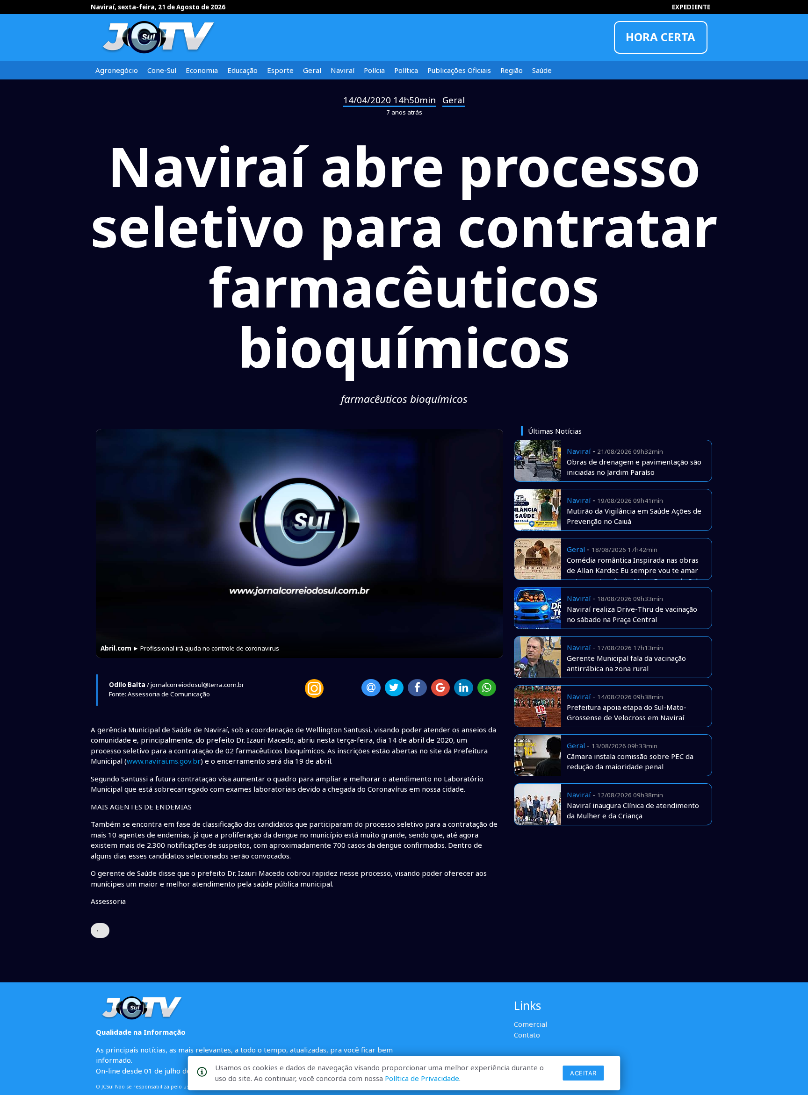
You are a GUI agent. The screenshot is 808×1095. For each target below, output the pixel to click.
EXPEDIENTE (691, 7)
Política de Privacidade (422, 1078)
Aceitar (583, 1073)
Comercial (530, 1024)
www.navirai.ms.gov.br (164, 761)
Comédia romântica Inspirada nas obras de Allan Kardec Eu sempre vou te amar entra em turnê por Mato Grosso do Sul (633, 570)
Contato (527, 1034)
